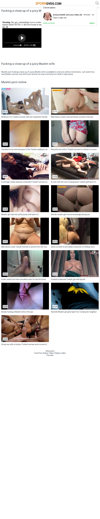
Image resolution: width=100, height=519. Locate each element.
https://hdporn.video (57, 353)
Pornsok (50, 355)
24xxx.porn (50, 351)
